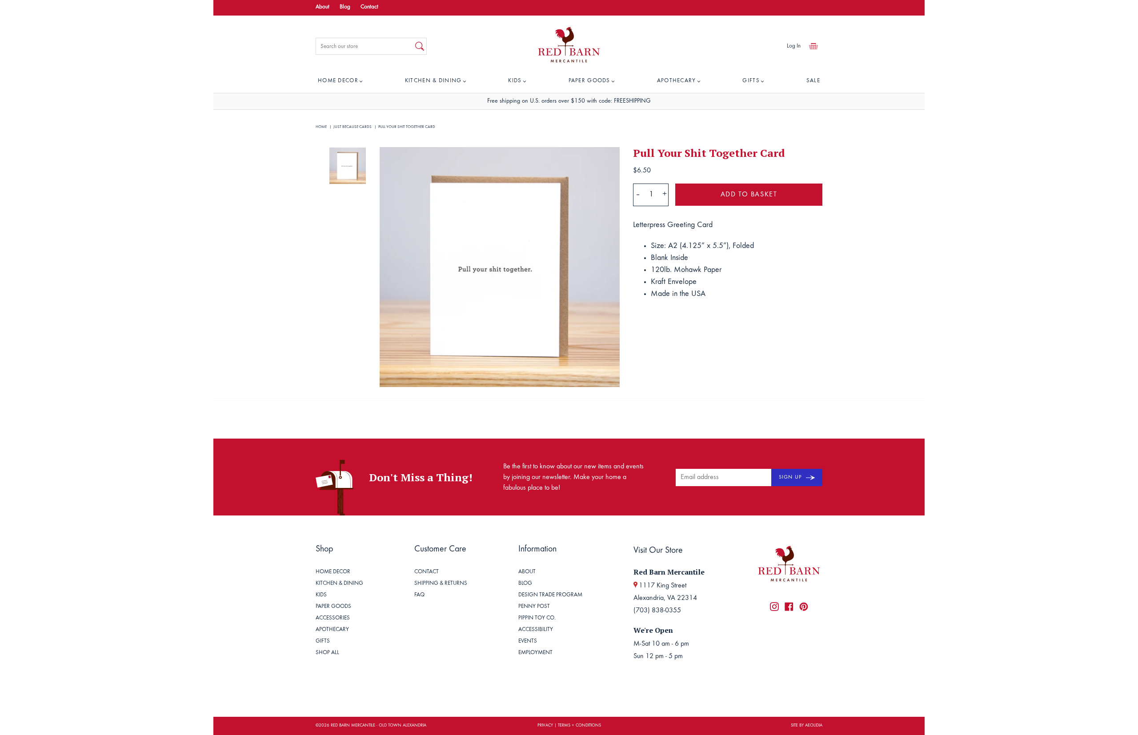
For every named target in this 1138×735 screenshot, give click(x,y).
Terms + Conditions (579, 725)
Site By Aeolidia (806, 725)
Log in (794, 46)
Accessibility (535, 630)
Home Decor (338, 81)
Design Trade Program (550, 595)
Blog (345, 7)
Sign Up (791, 477)
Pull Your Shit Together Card (406, 127)
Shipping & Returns (440, 584)
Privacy (545, 725)
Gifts (751, 81)
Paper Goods (589, 81)
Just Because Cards (352, 127)
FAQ (419, 595)
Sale (813, 81)
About (322, 7)
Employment (535, 653)
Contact (369, 7)
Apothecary (676, 81)
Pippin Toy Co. (537, 618)
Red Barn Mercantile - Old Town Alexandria (378, 725)
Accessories (333, 618)
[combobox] (364, 46)
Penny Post (534, 607)
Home (321, 127)
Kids (514, 81)
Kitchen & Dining (433, 81)
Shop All (327, 653)
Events (527, 641)
